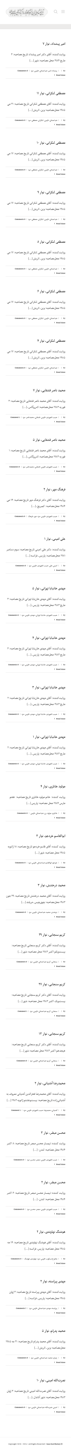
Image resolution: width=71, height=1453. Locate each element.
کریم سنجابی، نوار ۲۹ (52, 935)
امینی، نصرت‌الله (51, 1407)
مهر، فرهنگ (32, 516)
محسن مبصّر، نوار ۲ (53, 1182)
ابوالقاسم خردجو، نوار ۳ (50, 836)
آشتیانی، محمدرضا (50, 1110)
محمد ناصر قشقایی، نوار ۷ (49, 390)
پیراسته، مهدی (51, 1308)
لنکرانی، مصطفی (37, 120)
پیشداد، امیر (52, 70)
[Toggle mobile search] (56, 12)
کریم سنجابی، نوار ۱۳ (52, 1034)
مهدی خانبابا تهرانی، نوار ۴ (48, 638)
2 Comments (21, 1308)
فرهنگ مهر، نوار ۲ (54, 489)
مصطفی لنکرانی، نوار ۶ (51, 291)
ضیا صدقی (43, 70)
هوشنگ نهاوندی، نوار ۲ (51, 1232)
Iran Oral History (54, 1444)
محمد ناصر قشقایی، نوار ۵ (49, 440)
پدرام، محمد (52, 1358)
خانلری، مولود (52, 813)
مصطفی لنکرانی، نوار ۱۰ (51, 143)
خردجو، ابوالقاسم (51, 862)
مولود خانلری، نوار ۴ (53, 786)
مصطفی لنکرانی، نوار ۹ (51, 192)
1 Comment (15, 417)
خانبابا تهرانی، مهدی (37, 615)
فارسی (36, 70)
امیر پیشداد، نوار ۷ (54, 44)
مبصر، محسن (35, 1159)
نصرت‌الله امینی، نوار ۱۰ (51, 1380)
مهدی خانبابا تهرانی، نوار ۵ (48, 588)
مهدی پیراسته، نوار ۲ (52, 1281)
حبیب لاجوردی (51, 417)
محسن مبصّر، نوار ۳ (53, 1133)
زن (45, 813)
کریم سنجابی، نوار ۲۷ (52, 984)
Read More (60, 75)
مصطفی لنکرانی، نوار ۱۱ (51, 93)
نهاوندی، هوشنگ (30, 1259)
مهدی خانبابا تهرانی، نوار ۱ (49, 737)
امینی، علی (53, 565)
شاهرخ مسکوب (51, 1259)
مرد (32, 70)
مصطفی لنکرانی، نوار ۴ (51, 341)
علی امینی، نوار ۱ (54, 539)
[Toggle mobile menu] (63, 12)
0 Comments (22, 70)
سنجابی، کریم (52, 961)
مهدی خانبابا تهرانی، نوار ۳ (48, 687)
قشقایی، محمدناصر (33, 417)
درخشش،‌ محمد (51, 912)
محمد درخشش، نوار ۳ (51, 885)
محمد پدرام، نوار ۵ (53, 1331)
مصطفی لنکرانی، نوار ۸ (51, 242)
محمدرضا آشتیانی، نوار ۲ (50, 1083)
